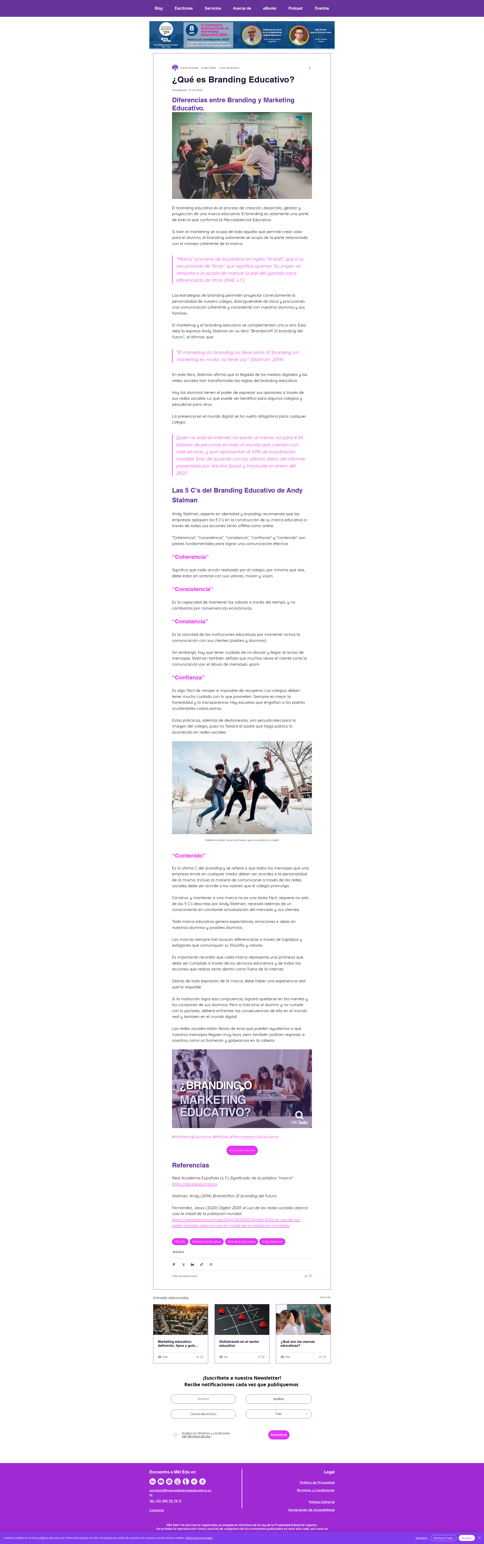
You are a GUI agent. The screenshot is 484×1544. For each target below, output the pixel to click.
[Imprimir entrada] (211, 1264)
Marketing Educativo (206, 1242)
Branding (178, 1251)
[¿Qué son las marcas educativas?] (303, 1319)
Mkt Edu (180, 1242)
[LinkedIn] (152, 1481)
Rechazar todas (443, 1538)
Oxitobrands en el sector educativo (239, 1344)
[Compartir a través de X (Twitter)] (183, 1264)
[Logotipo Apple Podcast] (177, 1481)
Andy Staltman (272, 1242)
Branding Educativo (241, 1242)
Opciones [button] (421, 1538)
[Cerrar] (479, 1538)
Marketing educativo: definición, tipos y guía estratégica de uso (176, 1344)
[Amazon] (202, 1481)
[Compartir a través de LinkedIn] (192, 1264)
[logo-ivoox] (186, 1481)
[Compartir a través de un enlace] (201, 1264)
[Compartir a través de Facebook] (174, 1264)
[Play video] (242, 1088)
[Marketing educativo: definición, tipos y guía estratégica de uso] (180, 1319)
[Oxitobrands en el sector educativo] (242, 1319)
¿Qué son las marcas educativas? (298, 1344)
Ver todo (325, 1297)
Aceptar (467, 1538)
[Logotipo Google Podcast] (194, 1481)
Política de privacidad (199, 1538)
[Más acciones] (309, 67)
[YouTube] (161, 1481)
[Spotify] (169, 1481)
